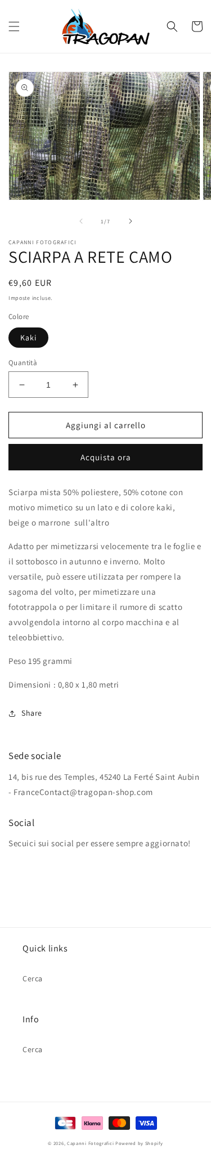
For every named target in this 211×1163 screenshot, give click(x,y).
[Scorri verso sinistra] (81, 221)
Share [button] (31, 713)
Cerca (33, 978)
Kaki (28, 338)
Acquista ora (105, 457)
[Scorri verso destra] (130, 221)
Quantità (22, 362)
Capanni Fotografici (90, 1143)
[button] (14, 26)
